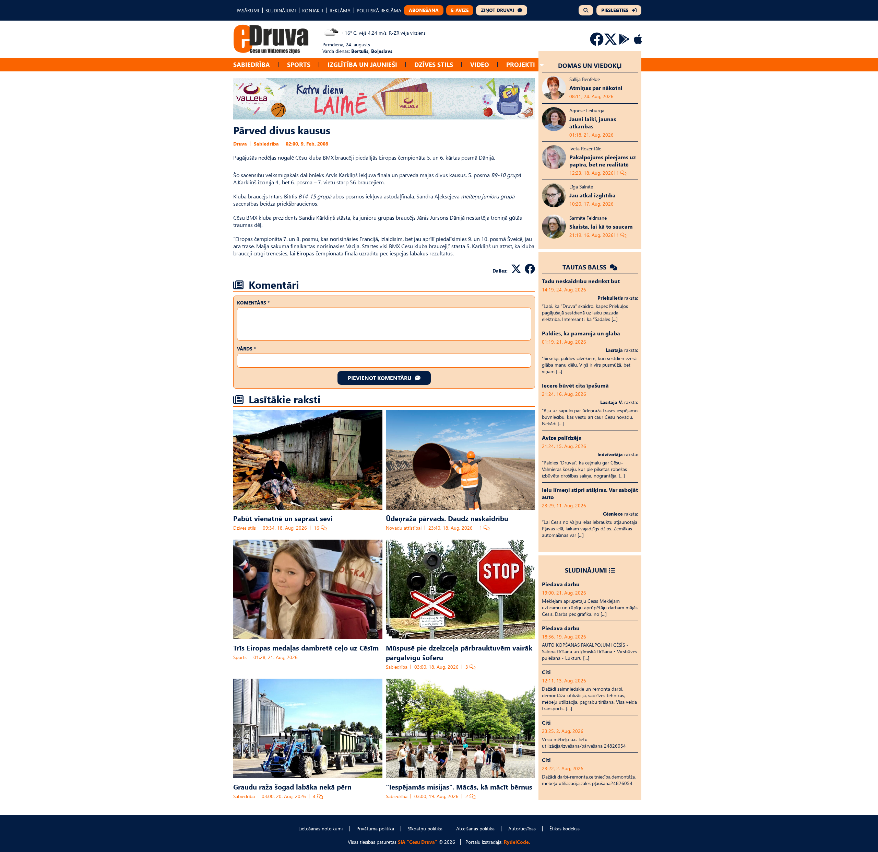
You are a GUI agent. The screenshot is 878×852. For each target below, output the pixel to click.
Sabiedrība (251, 64)
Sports (298, 64)
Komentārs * (253, 302)
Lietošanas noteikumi (320, 828)
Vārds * (246, 348)
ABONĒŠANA (424, 10)
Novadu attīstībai (404, 528)
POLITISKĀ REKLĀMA (379, 10)
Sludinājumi (586, 570)
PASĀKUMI (248, 10)
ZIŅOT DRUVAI (497, 10)
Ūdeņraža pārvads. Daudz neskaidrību (447, 518)
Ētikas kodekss (564, 828)
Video (479, 64)
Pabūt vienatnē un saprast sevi (283, 518)
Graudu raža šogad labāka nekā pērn (292, 786)
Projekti (520, 64)
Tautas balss (585, 267)
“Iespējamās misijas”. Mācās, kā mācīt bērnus (459, 786)
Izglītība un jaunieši (362, 64)
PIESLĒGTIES (614, 10)
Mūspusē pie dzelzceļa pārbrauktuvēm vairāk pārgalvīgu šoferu (459, 652)
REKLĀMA (340, 10)
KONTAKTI (312, 10)
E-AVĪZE (459, 10)
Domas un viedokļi (590, 65)
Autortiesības (522, 828)
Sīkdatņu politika (425, 828)
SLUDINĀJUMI (280, 10)
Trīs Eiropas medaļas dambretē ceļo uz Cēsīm (306, 647)
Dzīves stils (433, 64)
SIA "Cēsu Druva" (417, 842)
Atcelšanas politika (475, 828)
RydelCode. (517, 842)
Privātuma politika (375, 828)
